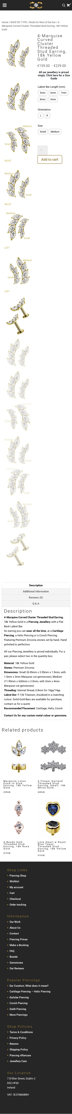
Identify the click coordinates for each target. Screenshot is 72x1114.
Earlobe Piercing (19, 997)
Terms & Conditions (21, 1032)
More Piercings (19, 1015)
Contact (14, 933)
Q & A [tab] (36, 603)
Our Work (15, 922)
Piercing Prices (19, 939)
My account (16, 887)
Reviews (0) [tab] (36, 597)
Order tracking (18, 904)
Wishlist (14, 881)
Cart (12, 893)
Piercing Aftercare (20, 1055)
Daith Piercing (18, 1009)
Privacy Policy (18, 1038)
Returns (14, 1043)
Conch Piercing (19, 1003)
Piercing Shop (18, 875)
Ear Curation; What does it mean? (29, 985)
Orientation (44, 109)
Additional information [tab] (36, 591)
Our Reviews (17, 968)
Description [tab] (36, 585)
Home (5, 22)
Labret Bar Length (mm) (51, 86)
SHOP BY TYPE (18, 22)
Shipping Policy (19, 1049)
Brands (14, 957)
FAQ (12, 951)
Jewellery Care (18, 1061)
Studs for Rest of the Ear (42, 22)
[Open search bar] (64, 5)
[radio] (42, 92)
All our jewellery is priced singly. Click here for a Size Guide (54, 75)
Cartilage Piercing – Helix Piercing (30, 991)
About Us (15, 927)
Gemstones (16, 962)
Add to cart (49, 159)
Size (40, 125)
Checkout (15, 899)
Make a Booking (19, 945)
